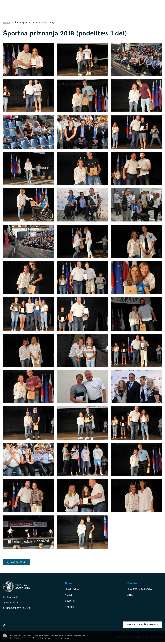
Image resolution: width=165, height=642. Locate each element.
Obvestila (70, 601)
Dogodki (70, 607)
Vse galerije (18, 562)
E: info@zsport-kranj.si (17, 608)
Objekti (130, 594)
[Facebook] (4, 625)
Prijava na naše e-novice (142, 624)
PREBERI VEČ (18, 638)
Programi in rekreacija (139, 588)
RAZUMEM (67, 638)
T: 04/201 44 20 (11, 602)
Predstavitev (72, 588)
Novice (68, 594)
